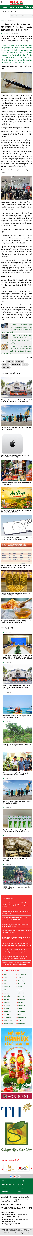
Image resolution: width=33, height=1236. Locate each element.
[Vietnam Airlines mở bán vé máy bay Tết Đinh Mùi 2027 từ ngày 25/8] (16, 415)
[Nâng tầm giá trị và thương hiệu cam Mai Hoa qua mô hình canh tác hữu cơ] (17, 733)
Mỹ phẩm (6, 1008)
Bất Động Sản (21, 1023)
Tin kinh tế (10, 361)
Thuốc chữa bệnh (8, 1023)
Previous (2, 1166)
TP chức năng (7, 1011)
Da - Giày (20, 1002)
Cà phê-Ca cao (22, 974)
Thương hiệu (21, 1184)
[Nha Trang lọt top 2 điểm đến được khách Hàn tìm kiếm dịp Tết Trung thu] (17, 704)
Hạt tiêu (6, 981)
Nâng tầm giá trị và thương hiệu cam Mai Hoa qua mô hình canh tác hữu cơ (17, 745)
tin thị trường (19, 361)
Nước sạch (6, 993)
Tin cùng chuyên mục (11, 373)
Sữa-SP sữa (21, 993)
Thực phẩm (7, 996)
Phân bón (6, 990)
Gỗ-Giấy (20, 987)
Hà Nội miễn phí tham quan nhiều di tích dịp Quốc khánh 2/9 (16, 887)
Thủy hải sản (21, 999)
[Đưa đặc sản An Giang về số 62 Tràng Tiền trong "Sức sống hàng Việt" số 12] (16, 498)
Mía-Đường (21, 981)
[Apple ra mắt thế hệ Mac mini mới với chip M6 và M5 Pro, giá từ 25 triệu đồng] (16, 443)
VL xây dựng (21, 1011)
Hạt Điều (20, 978)
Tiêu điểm (4, 7)
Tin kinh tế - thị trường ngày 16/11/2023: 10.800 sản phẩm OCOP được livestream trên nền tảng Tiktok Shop (16, 52)
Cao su (5, 978)
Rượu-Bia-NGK (22, 990)
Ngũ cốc (6, 984)
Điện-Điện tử (21, 1005)
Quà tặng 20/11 (16, 364)
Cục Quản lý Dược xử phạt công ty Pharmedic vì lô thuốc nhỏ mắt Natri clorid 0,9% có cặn (17, 830)
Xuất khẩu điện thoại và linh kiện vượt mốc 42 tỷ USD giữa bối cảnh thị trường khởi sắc (16, 963)
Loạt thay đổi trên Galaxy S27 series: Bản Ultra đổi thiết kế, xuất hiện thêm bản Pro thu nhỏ (16, 538)
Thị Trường (11, 21)
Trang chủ (3, 21)
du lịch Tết (5, 364)
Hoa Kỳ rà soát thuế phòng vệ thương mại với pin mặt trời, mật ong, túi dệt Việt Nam (16, 621)
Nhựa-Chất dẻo (8, 1020)
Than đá (20, 1014)
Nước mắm (6, 1002)
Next (31, 1167)
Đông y (20, 1008)
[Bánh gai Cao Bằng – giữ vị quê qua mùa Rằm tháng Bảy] (17, 847)
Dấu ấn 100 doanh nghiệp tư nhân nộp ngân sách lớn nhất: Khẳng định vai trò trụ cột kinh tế (16, 566)
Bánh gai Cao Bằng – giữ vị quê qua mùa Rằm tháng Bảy (17, 859)
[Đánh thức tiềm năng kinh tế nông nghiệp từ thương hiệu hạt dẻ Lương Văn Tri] (17, 761)
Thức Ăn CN (7, 999)
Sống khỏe (5, 1191)
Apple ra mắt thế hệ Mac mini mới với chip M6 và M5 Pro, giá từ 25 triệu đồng (15, 456)
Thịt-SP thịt (21, 996)
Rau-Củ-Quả (21, 984)
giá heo (25, 364)
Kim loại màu (7, 1017)
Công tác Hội (13, 7)
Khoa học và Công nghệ (8, 1184)
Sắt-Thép (6, 1014)
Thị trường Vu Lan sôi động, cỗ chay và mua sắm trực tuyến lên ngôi (16, 483)
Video (19, 1191)
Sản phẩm (4, 1188)
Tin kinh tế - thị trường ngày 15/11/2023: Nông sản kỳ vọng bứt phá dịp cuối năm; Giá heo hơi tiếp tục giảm (16, 47)
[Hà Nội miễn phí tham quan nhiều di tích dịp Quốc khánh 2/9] (17, 875)
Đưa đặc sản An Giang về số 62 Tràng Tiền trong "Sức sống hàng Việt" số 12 (16, 511)
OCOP (19, 1020)
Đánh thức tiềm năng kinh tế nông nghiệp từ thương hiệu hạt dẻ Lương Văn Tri (16, 773)
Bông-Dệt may (22, 1017)
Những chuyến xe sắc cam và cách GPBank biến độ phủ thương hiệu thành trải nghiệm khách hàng (16, 400)
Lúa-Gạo (6, 974)
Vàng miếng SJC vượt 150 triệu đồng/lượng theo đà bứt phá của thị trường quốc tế (16, 594)
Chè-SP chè (7, 987)
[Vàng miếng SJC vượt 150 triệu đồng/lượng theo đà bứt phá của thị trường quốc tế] (16, 581)
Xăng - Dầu (7, 1005)
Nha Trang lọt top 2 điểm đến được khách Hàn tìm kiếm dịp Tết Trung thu (17, 716)
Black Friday (6, 367)
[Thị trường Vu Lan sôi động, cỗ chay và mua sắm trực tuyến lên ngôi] (16, 470)
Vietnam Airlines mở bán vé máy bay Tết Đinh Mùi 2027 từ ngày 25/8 (16, 428)
